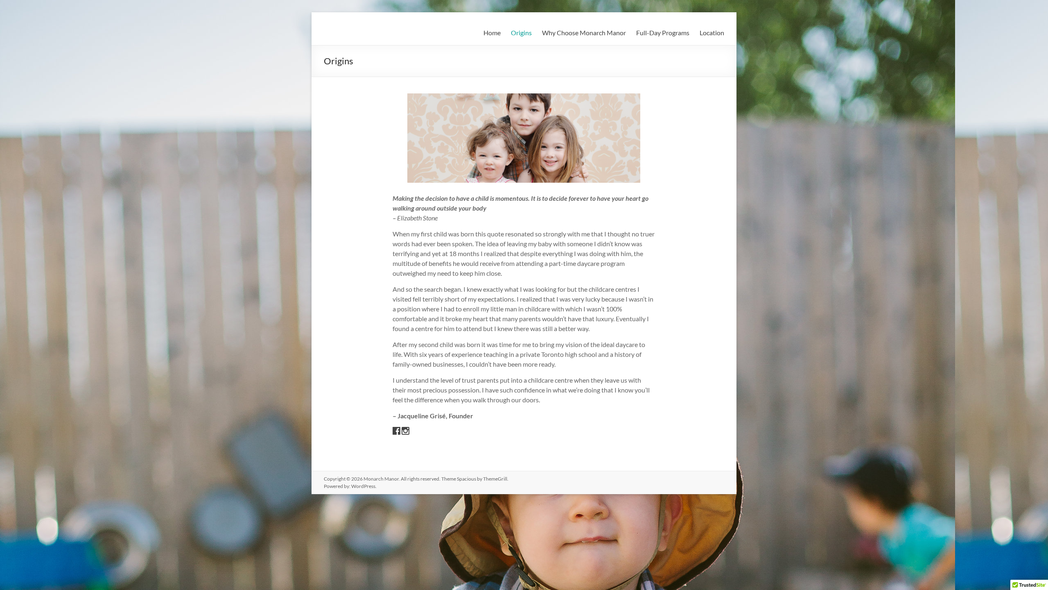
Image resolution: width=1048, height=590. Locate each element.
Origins (521, 32)
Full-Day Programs (662, 32)
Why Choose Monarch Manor (584, 32)
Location (712, 32)
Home (492, 32)
